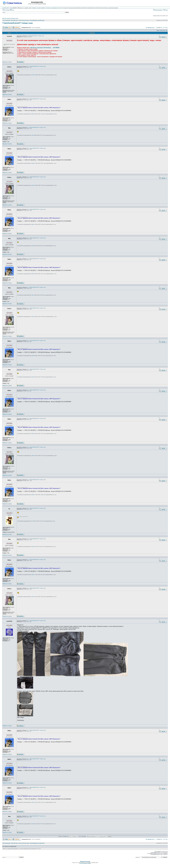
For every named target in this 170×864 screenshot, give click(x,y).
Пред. (153, 27)
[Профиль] (20, 62)
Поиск (166, 10)
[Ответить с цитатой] (163, 37)
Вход (12, 10)
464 (157, 27)
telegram (34, 7)
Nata (33, 135)
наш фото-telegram (41, 7)
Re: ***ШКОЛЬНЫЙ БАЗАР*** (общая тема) (36, 66)
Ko (32, 521)
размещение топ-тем (56, 7)
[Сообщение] (17, 36)
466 (161, 27)
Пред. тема (159, 30)
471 (164, 27)
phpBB (82, 862)
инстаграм (48, 7)
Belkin (33, 113)
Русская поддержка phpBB (85, 863)
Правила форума (158, 10)
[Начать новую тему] (7, 28)
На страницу (148, 27)
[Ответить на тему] (16, 28)
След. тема (164, 30)
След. (166, 27)
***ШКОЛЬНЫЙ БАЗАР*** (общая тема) (17, 23)
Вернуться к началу (7, 61)
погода (11, 7)
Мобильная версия (85, 861)
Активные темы (14, 18)
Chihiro (33, 74)
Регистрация (7, 10)
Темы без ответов (6, 18)
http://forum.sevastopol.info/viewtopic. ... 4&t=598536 (44, 47)
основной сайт (5, 7)
